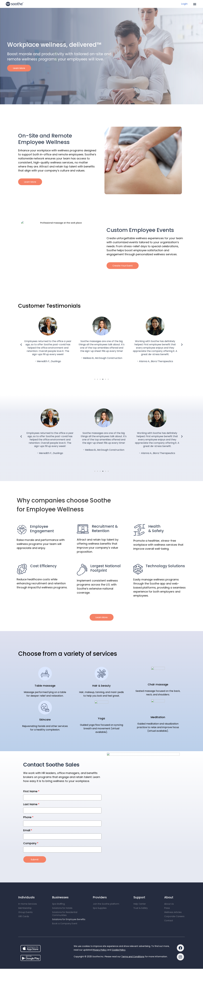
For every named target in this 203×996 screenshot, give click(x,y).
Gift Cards (23, 896)
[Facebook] (180, 928)
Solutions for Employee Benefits (68, 899)
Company (29, 824)
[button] (194, 3)
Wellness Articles (173, 892)
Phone (27, 798)
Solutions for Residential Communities (64, 894)
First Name (30, 771)
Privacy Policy (100, 930)
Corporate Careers (174, 896)
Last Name (30, 784)
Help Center (139, 884)
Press (167, 888)
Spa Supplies (100, 888)
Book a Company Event (64, 903)
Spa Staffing (58, 884)
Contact (168, 900)
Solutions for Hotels (62, 888)
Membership (25, 888)
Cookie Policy (118, 930)
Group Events (25, 892)
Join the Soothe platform (106, 884)
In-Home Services (27, 884)
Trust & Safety (140, 888)
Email (26, 810)
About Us (169, 884)
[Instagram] (180, 937)
